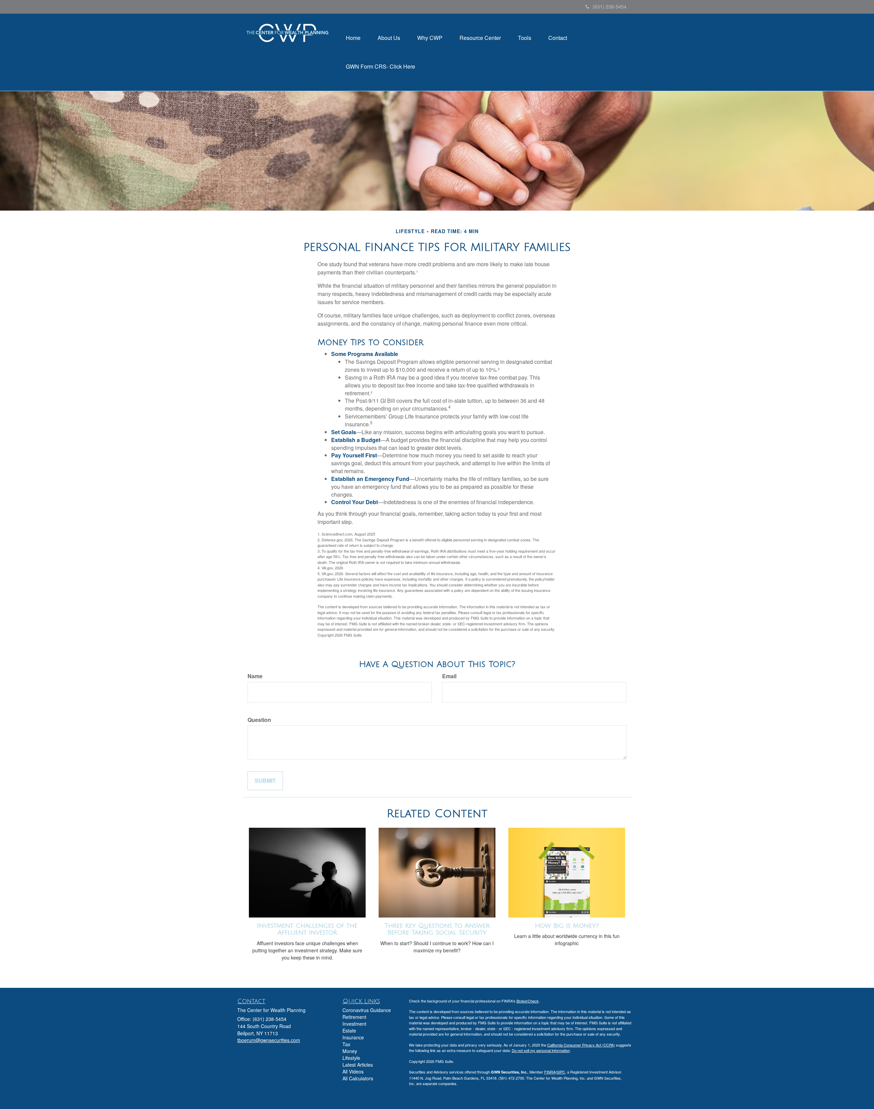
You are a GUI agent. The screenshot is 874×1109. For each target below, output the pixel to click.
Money (349, 1051)
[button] (389, 38)
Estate (349, 1030)
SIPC (560, 1072)
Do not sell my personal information (541, 1050)
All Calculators (357, 1078)
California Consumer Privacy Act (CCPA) (581, 1045)
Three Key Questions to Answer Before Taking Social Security (437, 929)
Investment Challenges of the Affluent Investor (307, 929)
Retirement (354, 1016)
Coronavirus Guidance (366, 1010)
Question (259, 720)
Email (449, 676)
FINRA (549, 1072)
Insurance (353, 1037)
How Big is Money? (567, 925)
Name (255, 676)
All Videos (353, 1071)
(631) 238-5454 (609, 6)
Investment (354, 1023)
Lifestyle (351, 1057)
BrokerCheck (528, 1001)
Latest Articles (357, 1064)
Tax (346, 1044)
